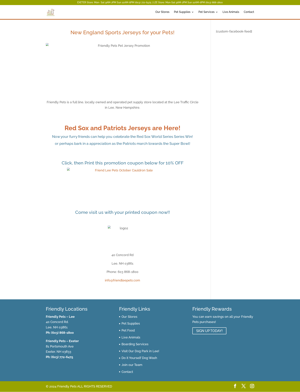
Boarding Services (135, 344)
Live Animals (231, 12)
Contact (249, 12)
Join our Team (132, 365)
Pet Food (128, 330)
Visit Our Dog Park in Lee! (140, 351)
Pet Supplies (182, 12)
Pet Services (206, 12)
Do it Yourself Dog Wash (139, 358)
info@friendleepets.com (122, 280)
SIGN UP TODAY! (209, 331)
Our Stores (162, 12)
